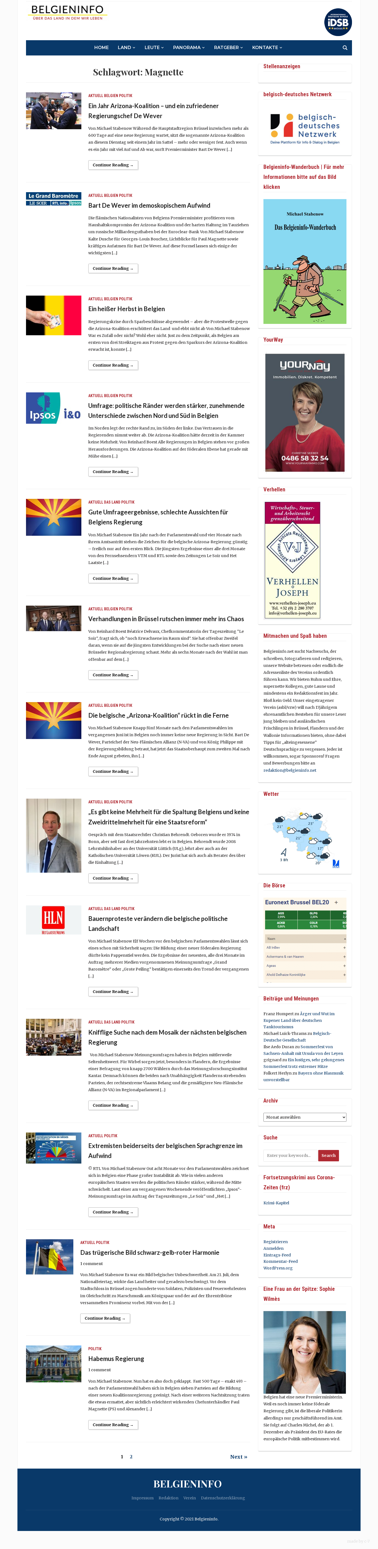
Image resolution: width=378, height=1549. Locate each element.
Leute (152, 47)
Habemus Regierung (116, 1358)
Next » (238, 1457)
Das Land (112, 502)
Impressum (142, 1497)
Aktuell (95, 95)
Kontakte (265, 47)
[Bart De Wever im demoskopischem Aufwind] (53, 198)
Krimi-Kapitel (276, 1202)
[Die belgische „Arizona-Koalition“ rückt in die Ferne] (53, 720)
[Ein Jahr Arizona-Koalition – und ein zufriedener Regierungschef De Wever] (53, 110)
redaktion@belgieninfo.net (289, 770)
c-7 (367, 1541)
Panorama (187, 47)
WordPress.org (278, 1268)
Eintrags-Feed (277, 1255)
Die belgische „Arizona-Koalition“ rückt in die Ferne (158, 715)
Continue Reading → (113, 164)
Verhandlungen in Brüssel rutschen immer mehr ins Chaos (166, 619)
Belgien (111, 95)
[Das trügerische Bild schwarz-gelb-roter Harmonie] (49, 1256)
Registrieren (275, 1241)
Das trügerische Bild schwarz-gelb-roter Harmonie (149, 1252)
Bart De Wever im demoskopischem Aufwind (149, 205)
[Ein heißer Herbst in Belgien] (53, 315)
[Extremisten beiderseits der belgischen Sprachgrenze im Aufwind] (53, 1147)
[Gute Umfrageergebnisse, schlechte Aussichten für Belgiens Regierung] (53, 516)
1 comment (91, 1263)
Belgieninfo (187, 1483)
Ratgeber (226, 47)
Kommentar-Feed (280, 1261)
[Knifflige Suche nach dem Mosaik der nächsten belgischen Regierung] (53, 1037)
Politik (125, 95)
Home (101, 47)
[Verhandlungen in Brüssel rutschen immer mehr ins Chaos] (53, 617)
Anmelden (273, 1248)
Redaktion (168, 1497)
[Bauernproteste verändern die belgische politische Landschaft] (53, 919)
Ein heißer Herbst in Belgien (126, 309)
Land (124, 47)
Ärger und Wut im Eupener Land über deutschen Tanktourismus (299, 1020)
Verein (189, 1497)
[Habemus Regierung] (53, 1363)
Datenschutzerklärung (223, 1497)
